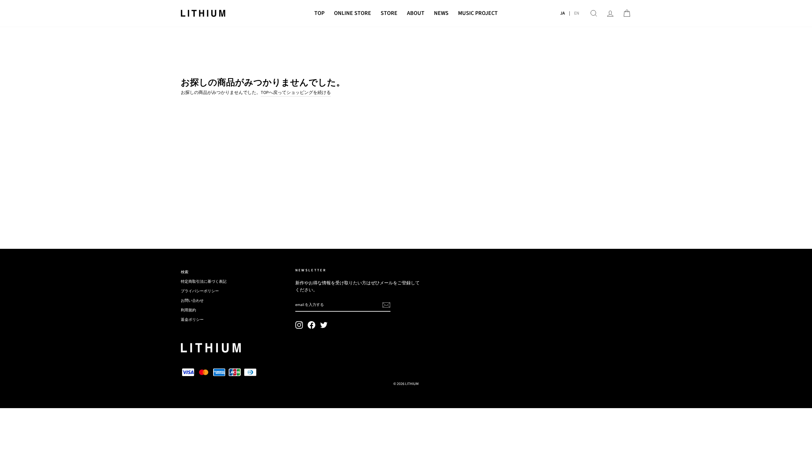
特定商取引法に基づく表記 (203, 281)
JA (562, 13)
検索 (184, 272)
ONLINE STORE (352, 13)
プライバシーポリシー (200, 291)
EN (576, 13)
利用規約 (188, 310)
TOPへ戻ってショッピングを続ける (296, 92)
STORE (389, 13)
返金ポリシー (192, 319)
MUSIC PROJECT (478, 13)
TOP (319, 13)
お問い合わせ (192, 300)
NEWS (441, 13)
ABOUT (415, 13)
